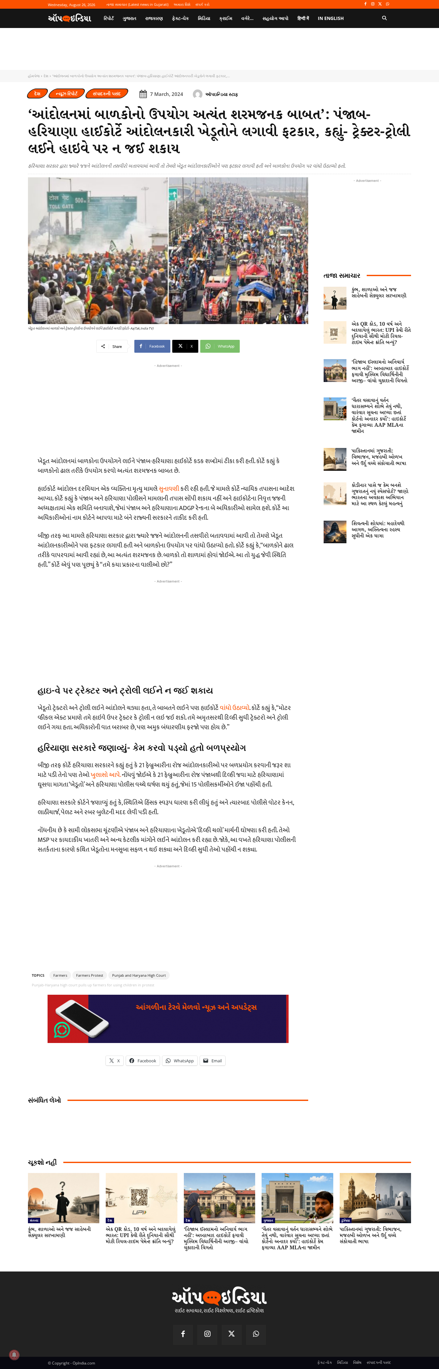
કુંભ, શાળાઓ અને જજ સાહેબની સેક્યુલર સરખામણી (379, 293)
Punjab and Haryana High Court (139, 975)
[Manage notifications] (14, 1355)
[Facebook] (365, 4)
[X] (380, 4)
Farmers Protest (89, 975)
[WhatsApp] (387, 4)
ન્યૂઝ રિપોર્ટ (66, 93)
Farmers (60, 975)
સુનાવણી (169, 488)
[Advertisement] (168, 630)
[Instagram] (373, 4)
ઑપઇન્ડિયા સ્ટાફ (221, 94)
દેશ (46, 75)
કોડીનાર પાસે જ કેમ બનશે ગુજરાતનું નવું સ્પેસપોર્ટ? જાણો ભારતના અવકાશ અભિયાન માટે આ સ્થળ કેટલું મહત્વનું (380, 495)
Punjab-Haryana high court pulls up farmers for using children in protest (93, 985)
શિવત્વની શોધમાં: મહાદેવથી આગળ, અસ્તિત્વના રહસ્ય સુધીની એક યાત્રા (378, 530)
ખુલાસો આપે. (106, 774)
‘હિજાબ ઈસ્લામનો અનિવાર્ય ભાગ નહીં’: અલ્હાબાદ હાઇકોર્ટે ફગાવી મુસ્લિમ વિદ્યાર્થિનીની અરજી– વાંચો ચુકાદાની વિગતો (380, 372)
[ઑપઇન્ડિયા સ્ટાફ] (198, 94)
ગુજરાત (268, 1220)
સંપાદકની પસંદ (107, 93)
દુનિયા (346, 1220)
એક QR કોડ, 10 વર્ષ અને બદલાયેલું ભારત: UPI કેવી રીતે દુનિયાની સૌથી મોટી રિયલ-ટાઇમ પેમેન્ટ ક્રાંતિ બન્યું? (381, 334)
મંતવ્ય (34, 1220)
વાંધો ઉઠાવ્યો (234, 708)
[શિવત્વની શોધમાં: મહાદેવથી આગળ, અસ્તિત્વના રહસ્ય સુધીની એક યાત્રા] (335, 532)
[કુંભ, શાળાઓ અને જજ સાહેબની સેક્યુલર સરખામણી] (335, 298)
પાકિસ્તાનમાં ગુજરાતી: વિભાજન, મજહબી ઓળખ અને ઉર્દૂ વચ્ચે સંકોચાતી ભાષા (379, 457)
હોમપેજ (34, 75)
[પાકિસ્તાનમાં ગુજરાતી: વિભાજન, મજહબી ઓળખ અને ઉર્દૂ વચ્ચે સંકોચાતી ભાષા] (335, 459)
